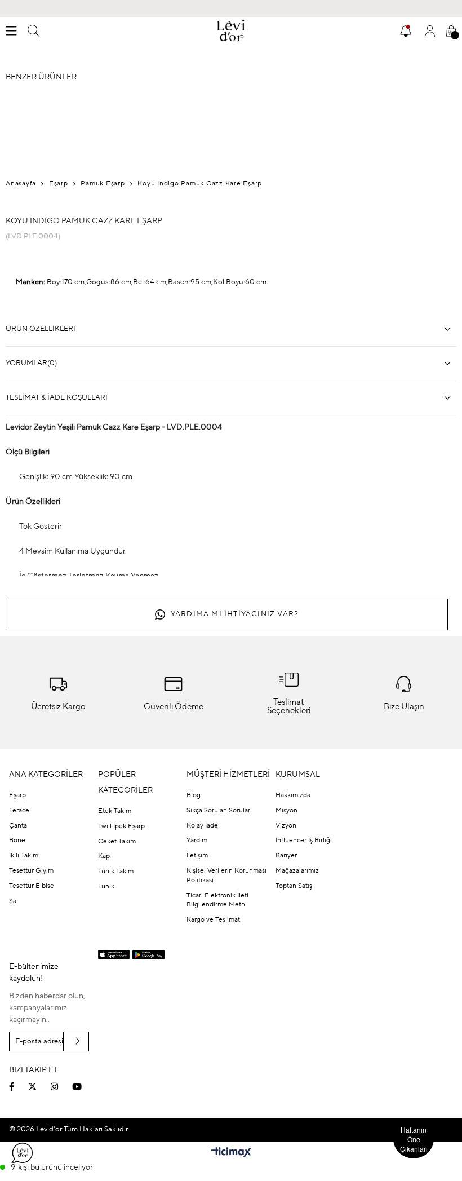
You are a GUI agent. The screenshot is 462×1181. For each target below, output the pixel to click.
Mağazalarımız (297, 871)
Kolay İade (202, 825)
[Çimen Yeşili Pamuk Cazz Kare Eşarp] (388, 295)
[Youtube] (84, 1086)
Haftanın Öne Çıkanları (414, 1139)
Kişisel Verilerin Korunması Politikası (226, 876)
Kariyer (286, 855)
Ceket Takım (117, 841)
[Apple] (114, 955)
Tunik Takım (116, 871)
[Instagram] (61, 1086)
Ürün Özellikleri (40, 329)
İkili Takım (23, 855)
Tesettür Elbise (31, 886)
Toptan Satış (294, 886)
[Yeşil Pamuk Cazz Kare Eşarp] (343, 295)
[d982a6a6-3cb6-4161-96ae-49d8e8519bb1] (372, 1061)
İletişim (197, 855)
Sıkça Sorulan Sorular (218, 810)
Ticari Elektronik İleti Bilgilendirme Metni (217, 900)
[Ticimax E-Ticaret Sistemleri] (231, 1153)
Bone (17, 840)
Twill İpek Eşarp (121, 826)
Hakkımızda (293, 795)
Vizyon (286, 825)
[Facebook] (18, 1086)
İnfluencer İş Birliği (304, 840)
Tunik (106, 886)
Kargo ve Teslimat (213, 920)
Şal (13, 901)
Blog (193, 795)
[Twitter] (39, 1086)
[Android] (148, 954)
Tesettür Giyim (31, 871)
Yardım (196, 840)
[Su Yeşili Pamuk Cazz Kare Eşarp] (298, 295)
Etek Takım (114, 811)
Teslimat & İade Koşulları (57, 397)
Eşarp (17, 795)
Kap (104, 856)
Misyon (286, 810)
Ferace (19, 810)
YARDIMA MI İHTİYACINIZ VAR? (235, 614)
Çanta (18, 825)
